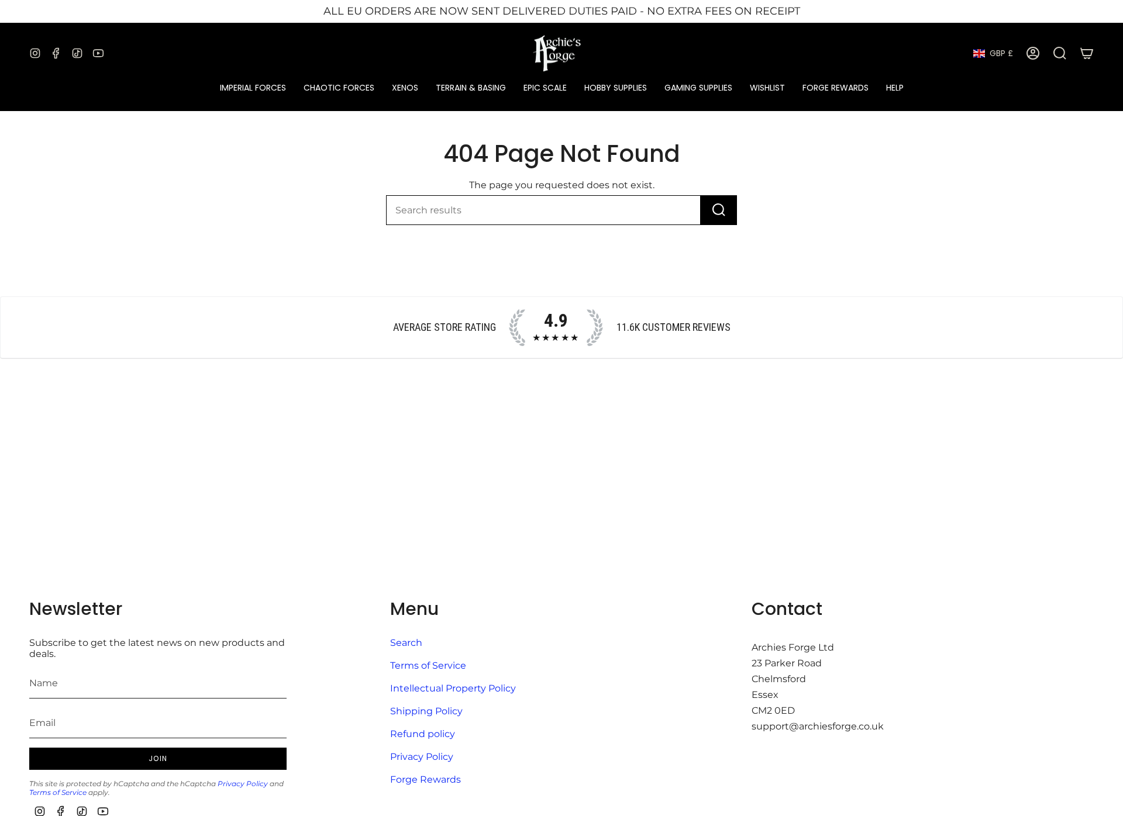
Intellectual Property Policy (453, 688)
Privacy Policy (243, 783)
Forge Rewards (425, 779)
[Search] (719, 210)
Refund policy (422, 733)
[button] (253, 88)
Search (406, 642)
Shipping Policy (426, 711)
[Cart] (1086, 53)
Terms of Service (58, 792)
